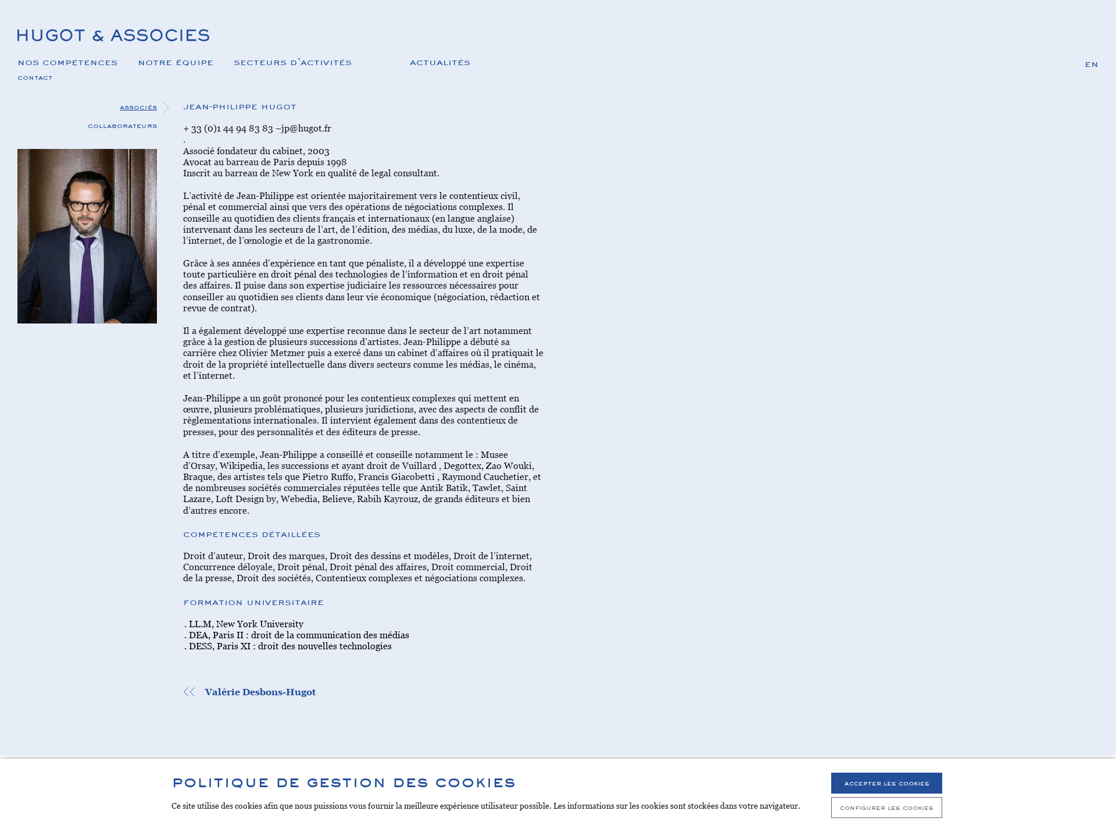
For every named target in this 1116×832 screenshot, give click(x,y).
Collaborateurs (122, 125)
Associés (138, 106)
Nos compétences (67, 61)
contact (34, 77)
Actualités (440, 61)
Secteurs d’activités (293, 61)
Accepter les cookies (887, 782)
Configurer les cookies (886, 807)
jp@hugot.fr (306, 128)
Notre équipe (175, 61)
